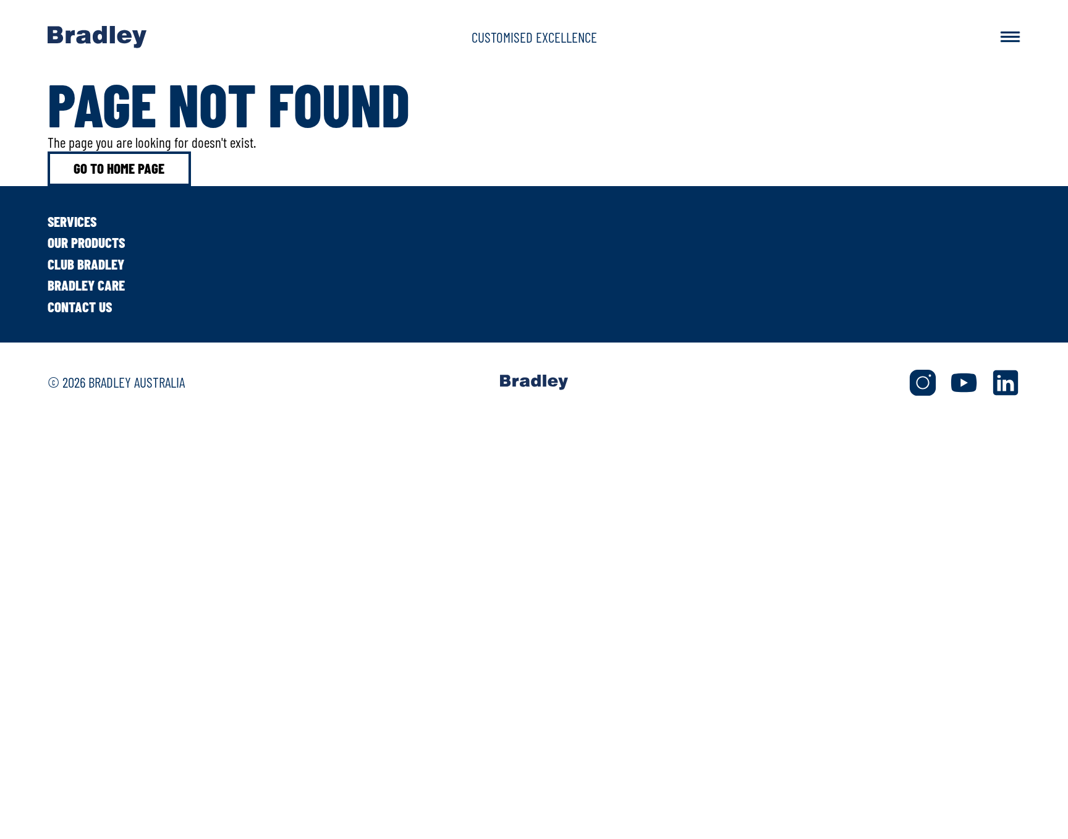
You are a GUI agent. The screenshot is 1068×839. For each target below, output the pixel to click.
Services (72, 221)
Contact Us (80, 306)
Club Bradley (86, 264)
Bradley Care (86, 285)
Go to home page (119, 168)
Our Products (86, 242)
